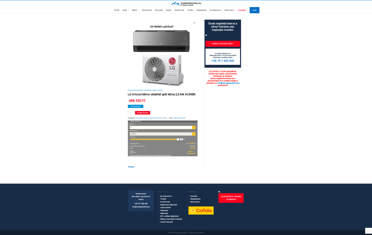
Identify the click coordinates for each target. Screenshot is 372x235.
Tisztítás (190, 10)
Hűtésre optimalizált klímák (146, 90)
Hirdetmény (164, 210)
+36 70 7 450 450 (223, 60)
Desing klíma (132, 90)
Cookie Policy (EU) (166, 222)
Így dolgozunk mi (215, 10)
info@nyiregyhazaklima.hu (228, 83)
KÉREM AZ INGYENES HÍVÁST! (222, 44)
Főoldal (116, 10)
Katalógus (131, 167)
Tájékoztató (164, 213)
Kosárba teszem (142, 113)
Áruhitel (168, 10)
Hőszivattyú (159, 10)
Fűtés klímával (147, 10)
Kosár (255, 10)
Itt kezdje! (242, 10)
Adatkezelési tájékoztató (168, 205)
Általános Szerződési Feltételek (171, 219)
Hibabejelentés (201, 10)
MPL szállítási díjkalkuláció (169, 216)
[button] (194, 23)
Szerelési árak (179, 10)
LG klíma (159, 90)
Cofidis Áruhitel (165, 207)
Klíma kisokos (229, 10)
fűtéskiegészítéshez (179, 118)
